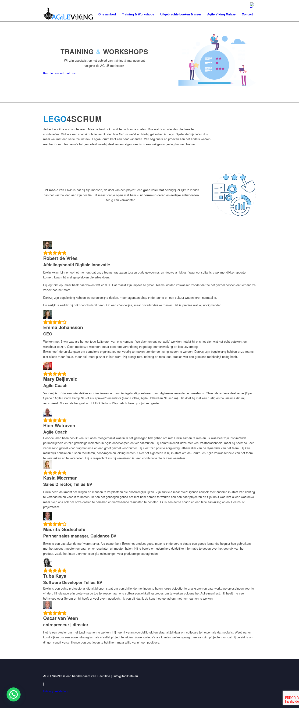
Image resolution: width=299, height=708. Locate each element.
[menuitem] (252, 5)
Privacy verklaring (55, 691)
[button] (14, 694)
